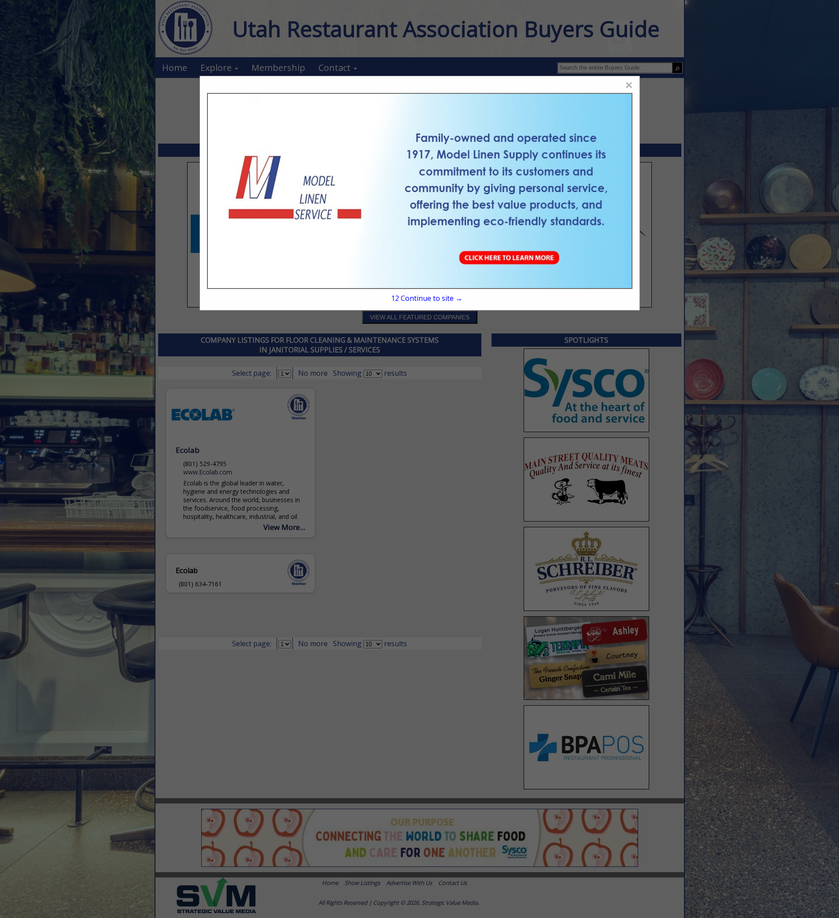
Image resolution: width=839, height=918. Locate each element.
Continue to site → (426, 298)
